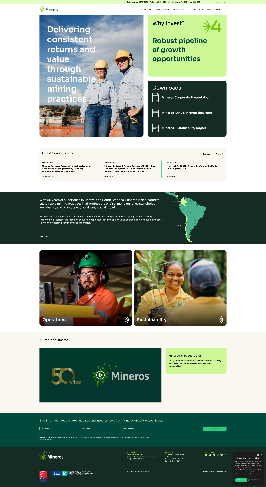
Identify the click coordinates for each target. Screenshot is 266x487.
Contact (217, 9)
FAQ (209, 9)
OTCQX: (174, 2)
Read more (238, 476)
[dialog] (248, 468)
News (201, 9)
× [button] (261, 455)
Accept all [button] (241, 480)
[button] (143, 9)
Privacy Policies (208, 471)
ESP (225, 2)
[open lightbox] (100, 375)
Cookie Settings (221, 471)
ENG (219, 2)
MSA (156, 2)
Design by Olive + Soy (221, 474)
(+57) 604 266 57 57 (137, 459)
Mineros (134, 2)
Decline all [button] (255, 480)
